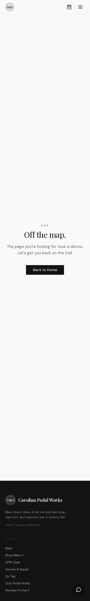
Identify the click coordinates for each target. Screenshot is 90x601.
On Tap (10, 576)
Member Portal (16, 590)
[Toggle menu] (80, 7)
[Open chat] (79, 589)
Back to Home (45, 270)
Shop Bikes (13, 555)
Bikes (8, 548)
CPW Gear (12, 562)
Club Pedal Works (17, 583)
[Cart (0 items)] (69, 7)
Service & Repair (17, 569)
